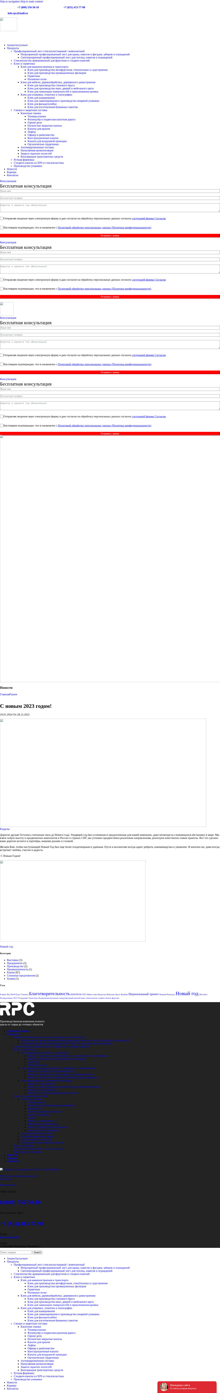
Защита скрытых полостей (36, 153)
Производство (15, 966)
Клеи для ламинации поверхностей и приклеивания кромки (63, 91)
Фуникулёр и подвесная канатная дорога (51, 119)
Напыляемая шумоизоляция (37, 150)
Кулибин (124, 994)
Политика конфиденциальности (19, 1175)
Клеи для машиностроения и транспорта (44, 66)
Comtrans (24, 994)
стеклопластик (91, 998)
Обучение (203, 994)
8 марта (3, 994)
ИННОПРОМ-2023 (78, 994)
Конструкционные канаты (43, 138)
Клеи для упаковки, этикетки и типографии (46, 94)
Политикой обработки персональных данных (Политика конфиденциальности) (104, 227)
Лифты (32, 131)
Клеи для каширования (41, 97)
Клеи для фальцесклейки (42, 103)
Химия (11, 978)
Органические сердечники (43, 144)
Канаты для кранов (39, 128)
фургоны (115, 998)
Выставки (13, 960)
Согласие (5, 1179)
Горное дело (35, 122)
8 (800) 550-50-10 (20, 1202)
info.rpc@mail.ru (18, 13)
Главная (4, 694)
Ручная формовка (24, 159)
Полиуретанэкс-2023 (8, 998)
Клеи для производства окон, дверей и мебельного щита (61, 88)
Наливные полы (37, 79)
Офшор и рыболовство (41, 134)
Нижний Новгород (167, 994)
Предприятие (15, 963)
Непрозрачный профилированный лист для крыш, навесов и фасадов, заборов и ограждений (75, 54)
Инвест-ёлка (92, 994)
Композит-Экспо (113, 994)
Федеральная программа (48, 998)
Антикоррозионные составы (37, 147)
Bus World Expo (13, 994)
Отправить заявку (110, 235)
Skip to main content (31, 1)
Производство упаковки (28, 165)
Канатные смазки (31, 113)
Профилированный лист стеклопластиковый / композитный (49, 51)
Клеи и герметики (24, 63)
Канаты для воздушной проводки (47, 141)
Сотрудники (23, 998)
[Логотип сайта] (8, 30)
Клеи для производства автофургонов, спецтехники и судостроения (67, 69)
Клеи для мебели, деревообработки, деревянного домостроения (58, 82)
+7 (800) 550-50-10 (28, 7)
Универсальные (37, 116)
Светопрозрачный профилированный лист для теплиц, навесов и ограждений (66, 57)
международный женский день (72, 998)
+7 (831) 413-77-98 (74, 7)
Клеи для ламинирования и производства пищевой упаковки (63, 100)
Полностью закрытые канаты (45, 125)
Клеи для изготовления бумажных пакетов (53, 107)
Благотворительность (49, 993)
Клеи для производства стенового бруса (51, 85)
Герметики (34, 76)
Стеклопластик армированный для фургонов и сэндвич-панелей (52, 60)
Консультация (8, 181)
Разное (13, 694)
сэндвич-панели (104, 998)
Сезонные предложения (21, 975)
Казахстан (102, 994)
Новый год (6, 946)
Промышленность (17, 969)
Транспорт (33, 998)
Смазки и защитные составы (30, 110)
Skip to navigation (10, 1)
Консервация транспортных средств (42, 156)
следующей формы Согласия (149, 218)
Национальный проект (144, 994)
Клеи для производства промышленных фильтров (57, 72)
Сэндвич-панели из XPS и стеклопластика (39, 162)
